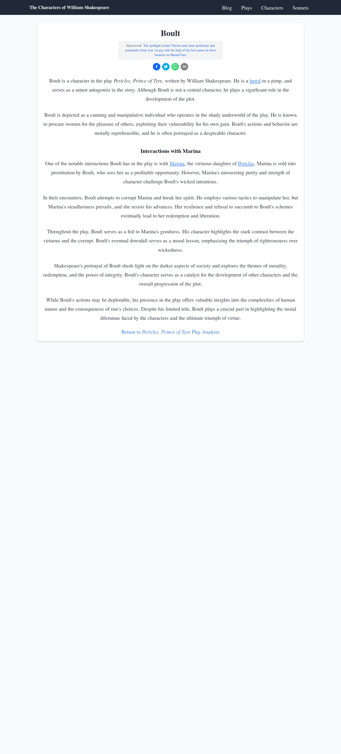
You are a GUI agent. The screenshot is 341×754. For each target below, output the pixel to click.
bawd (255, 80)
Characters (272, 7)
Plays (246, 7)
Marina (177, 163)
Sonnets (301, 7)
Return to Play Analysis (171, 331)
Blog (227, 7)
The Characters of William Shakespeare (69, 7)
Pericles (246, 163)
